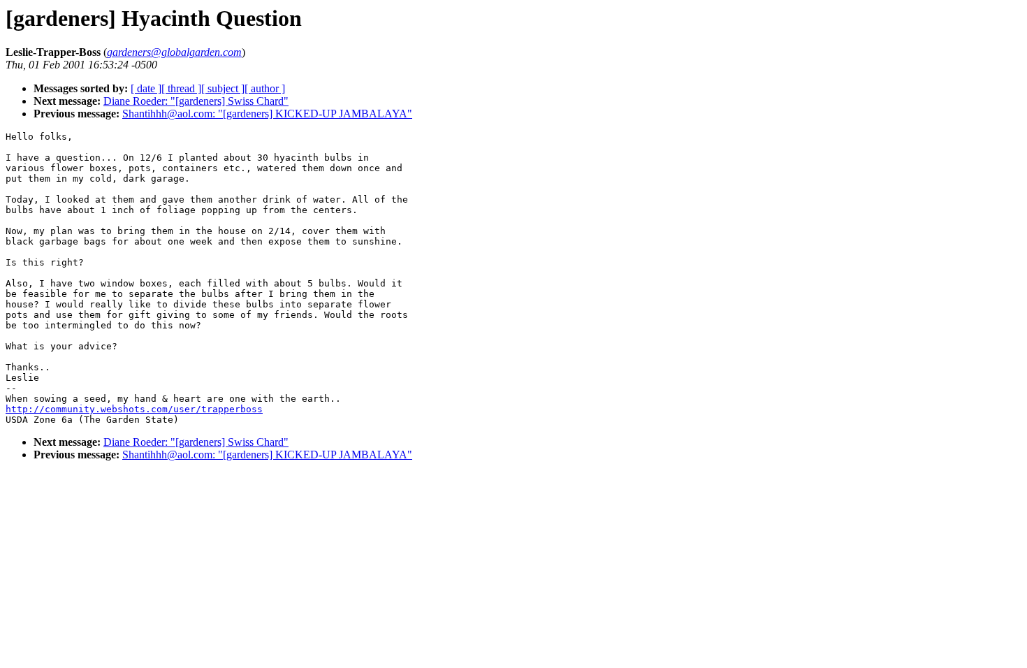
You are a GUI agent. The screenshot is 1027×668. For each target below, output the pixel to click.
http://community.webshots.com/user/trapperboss (134, 409)
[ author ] (265, 88)
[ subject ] (223, 88)
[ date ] (146, 88)
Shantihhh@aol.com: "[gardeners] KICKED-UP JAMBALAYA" (267, 113)
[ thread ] (181, 88)
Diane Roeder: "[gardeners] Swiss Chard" (196, 101)
